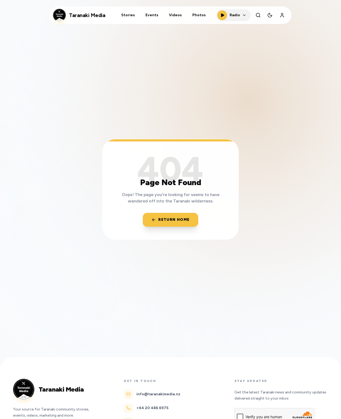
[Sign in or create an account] (282, 15)
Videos (175, 15)
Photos (199, 15)
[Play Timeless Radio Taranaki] (222, 15)
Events (151, 15)
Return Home (173, 219)
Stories (128, 15)
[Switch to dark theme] (270, 15)
